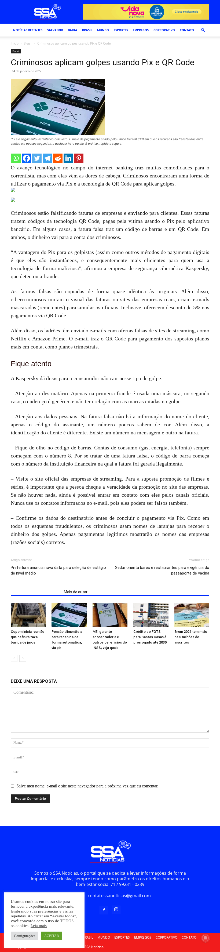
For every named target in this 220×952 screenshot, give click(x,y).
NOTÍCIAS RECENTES (27, 30)
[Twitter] (37, 158)
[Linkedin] (68, 158)
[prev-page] (14, 658)
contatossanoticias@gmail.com (119, 896)
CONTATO (187, 30)
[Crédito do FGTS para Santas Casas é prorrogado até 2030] (150, 615)
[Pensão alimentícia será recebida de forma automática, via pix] (69, 615)
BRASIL (87, 30)
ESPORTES (121, 30)
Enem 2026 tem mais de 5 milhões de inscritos (190, 637)
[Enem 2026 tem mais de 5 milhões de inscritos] (191, 615)
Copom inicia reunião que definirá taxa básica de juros (27, 637)
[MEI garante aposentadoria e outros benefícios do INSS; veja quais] (110, 615)
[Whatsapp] (16, 158)
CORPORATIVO (164, 30)
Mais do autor (75, 592)
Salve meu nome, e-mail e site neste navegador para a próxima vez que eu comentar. (87, 786)
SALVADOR (55, 30)
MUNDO (103, 30)
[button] (202, 30)
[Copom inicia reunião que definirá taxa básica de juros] (28, 615)
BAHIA (72, 30)
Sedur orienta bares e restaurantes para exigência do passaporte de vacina (162, 570)
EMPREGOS (141, 30)
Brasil (28, 43)
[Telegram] (47, 158)
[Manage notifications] (205, 938)
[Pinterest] (78, 158)
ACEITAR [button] (51, 936)
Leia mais (39, 926)
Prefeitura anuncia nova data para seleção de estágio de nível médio (58, 570)
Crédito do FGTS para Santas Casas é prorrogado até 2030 (150, 637)
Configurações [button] (24, 936)
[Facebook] (26, 158)
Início (15, 43)
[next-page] (22, 658)
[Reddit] (58, 158)
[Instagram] (116, 910)
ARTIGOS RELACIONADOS (35, 592)
